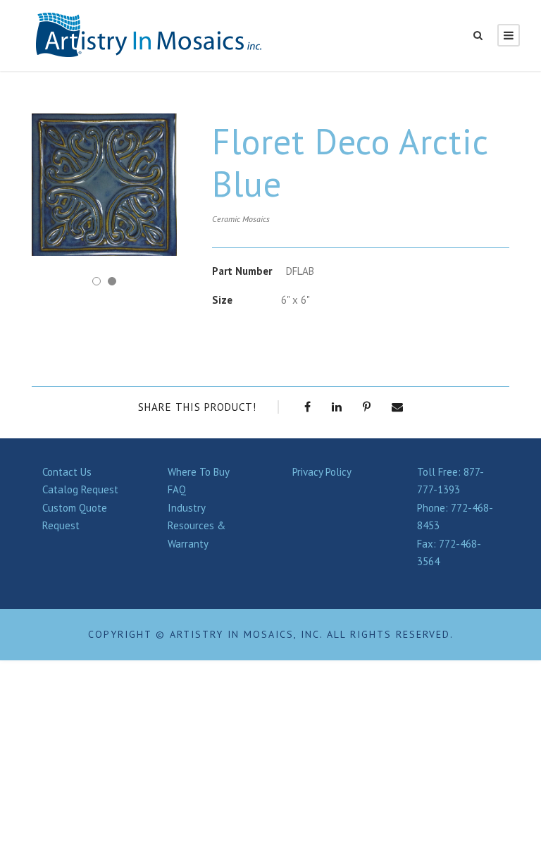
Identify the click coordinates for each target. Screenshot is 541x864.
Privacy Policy (322, 472)
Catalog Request (80, 489)
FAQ (177, 489)
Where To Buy (199, 472)
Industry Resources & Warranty (196, 525)
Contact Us (67, 472)
